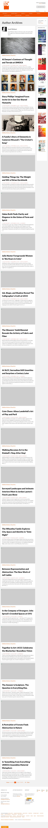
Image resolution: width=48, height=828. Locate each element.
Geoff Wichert (6, 65)
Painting (30, 813)
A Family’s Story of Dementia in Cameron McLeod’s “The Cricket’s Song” (17, 140)
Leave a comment (23, 65)
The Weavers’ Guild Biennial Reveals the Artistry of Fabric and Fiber (17, 333)
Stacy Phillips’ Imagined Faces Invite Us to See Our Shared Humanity (15, 99)
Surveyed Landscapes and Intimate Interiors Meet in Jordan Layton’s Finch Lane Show (18, 491)
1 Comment (22, 223)
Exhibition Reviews (6, 55)
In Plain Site (14, 814)
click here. (18, 796)
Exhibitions (14, 13)
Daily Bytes (25, 813)
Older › (28, 782)
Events (23, 13)
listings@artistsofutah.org (5, 799)
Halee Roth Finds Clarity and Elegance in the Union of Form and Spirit (17, 217)
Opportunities (7, 15)
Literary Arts (36, 813)
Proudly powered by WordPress (7, 819)
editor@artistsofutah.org (5, 803)
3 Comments (20, 653)
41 (25, 782)
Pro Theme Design (27, 819)
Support (27, 15)
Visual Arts (13, 55)
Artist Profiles (8, 814)
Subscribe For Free (41, 6)
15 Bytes (41, 813)
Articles (5, 13)
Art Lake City (20, 814)
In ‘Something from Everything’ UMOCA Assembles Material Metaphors (16, 765)
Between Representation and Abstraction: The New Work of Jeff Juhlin (16, 572)
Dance (2, 814)
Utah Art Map (18, 15)
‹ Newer (7, 782)
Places (30, 13)
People (38, 13)
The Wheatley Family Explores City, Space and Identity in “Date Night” (16, 532)
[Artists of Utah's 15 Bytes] (17, 5)
